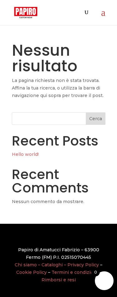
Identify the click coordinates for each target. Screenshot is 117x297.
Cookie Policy (31, 272)
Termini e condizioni (74, 272)
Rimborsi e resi (58, 280)
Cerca (95, 118)
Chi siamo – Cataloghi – (41, 265)
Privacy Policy (83, 265)
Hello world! (25, 154)
